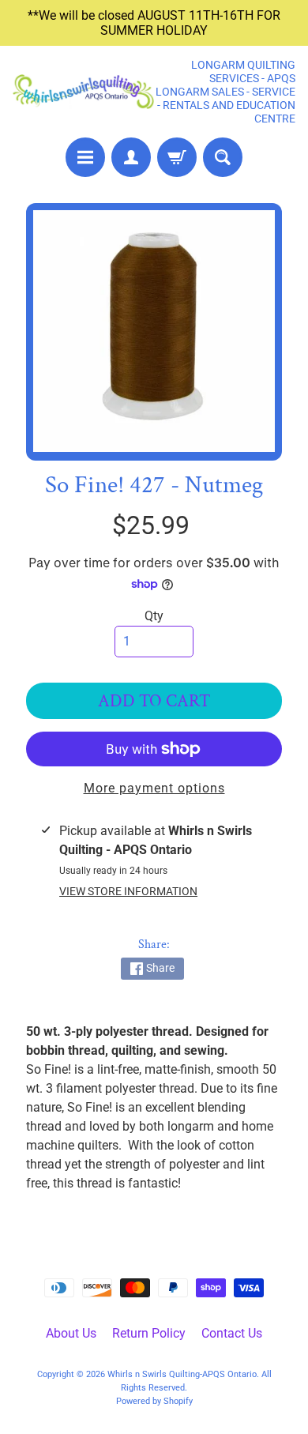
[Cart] (177, 157)
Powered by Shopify (154, 1401)
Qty (154, 615)
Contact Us (231, 1333)
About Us (71, 1333)
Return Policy (149, 1333)
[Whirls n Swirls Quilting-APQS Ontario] (83, 91)
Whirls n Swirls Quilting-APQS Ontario (182, 1374)
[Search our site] (222, 157)
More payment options (154, 788)
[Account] (131, 157)
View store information (128, 891)
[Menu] (85, 157)
